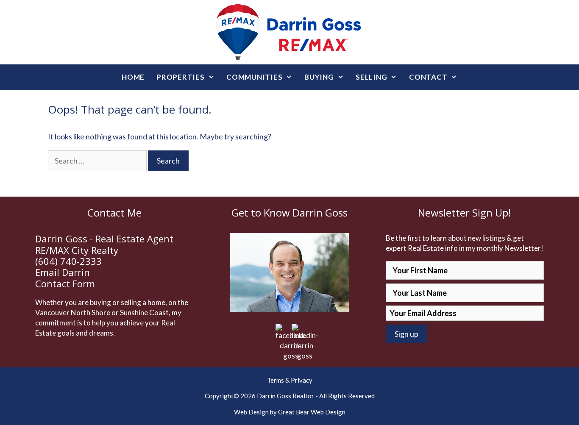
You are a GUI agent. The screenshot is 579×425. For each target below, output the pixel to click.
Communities (254, 76)
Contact (428, 76)
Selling (371, 76)
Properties (180, 76)
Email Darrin (62, 272)
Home (133, 76)
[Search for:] (98, 160)
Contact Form (65, 283)
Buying (319, 76)
